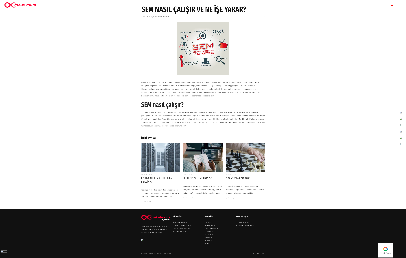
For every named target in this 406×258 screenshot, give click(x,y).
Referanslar (360, 5)
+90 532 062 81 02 (242, 222)
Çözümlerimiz (343, 5)
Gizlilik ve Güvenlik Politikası (182, 225)
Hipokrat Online (210, 225)
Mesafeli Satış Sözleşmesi (181, 228)
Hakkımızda (327, 5)
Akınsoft (296, 5)
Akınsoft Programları (211, 228)
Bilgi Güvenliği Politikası (180, 222)
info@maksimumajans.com (245, 225)
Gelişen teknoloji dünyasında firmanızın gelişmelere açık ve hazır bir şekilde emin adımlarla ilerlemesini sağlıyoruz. (154, 229)
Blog (372, 5)
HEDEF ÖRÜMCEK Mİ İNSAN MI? (197, 178)
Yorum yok (147, 201)
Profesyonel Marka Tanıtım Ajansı (161, 253)
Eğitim (148, 17)
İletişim (383, 5)
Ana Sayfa (208, 222)
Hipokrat (283, 5)
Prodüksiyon (311, 5)
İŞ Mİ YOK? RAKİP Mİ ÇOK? (238, 178)
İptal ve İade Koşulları (180, 231)
